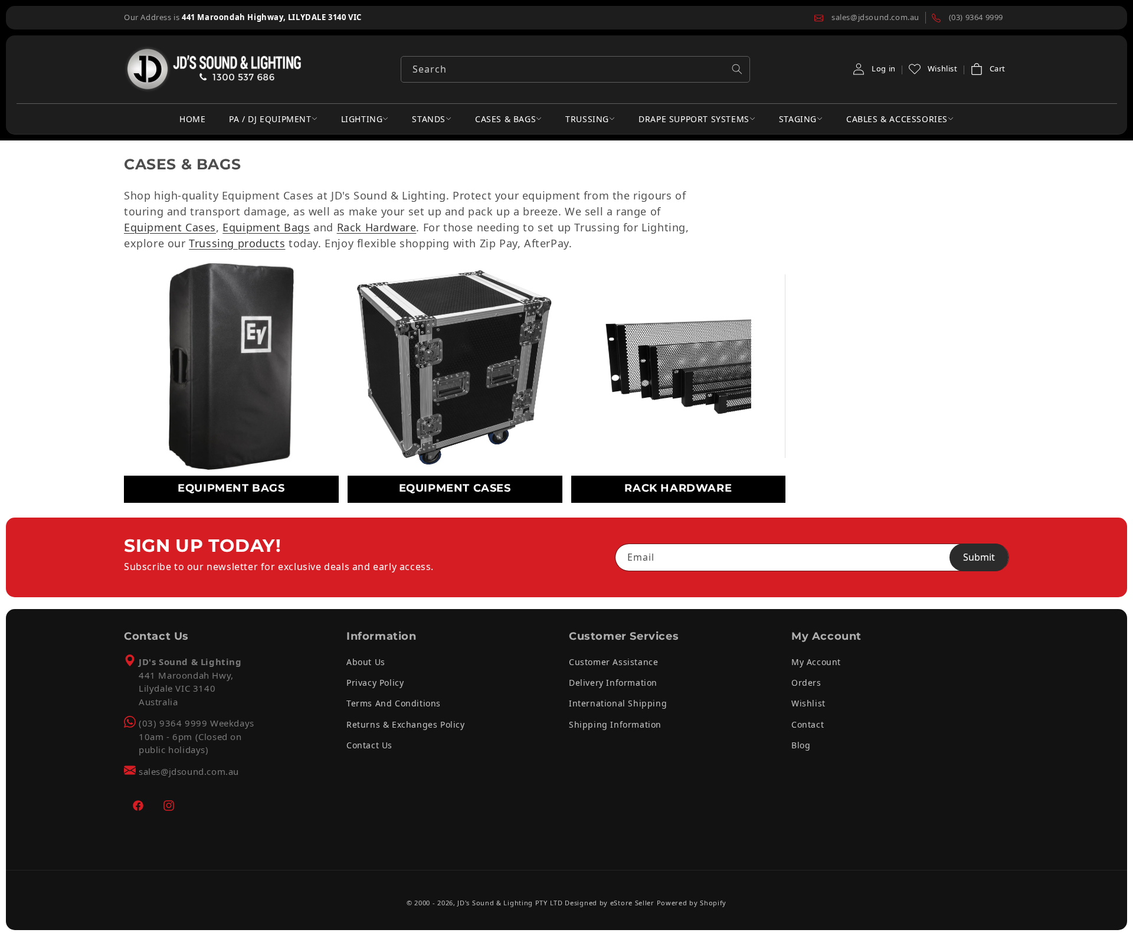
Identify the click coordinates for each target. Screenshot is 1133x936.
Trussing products (237, 243)
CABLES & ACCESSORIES (897, 119)
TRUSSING (587, 119)
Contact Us (369, 745)
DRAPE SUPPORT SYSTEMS (693, 119)
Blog (800, 745)
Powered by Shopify (692, 902)
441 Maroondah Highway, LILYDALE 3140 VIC (272, 17)
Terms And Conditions (393, 703)
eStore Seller (632, 902)
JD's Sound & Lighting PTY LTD (509, 902)
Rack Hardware (377, 227)
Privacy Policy (375, 682)
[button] (987, 69)
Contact (807, 724)
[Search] (737, 69)
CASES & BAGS (505, 119)
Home (192, 119)
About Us (365, 661)
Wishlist (808, 703)
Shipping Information (615, 724)
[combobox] (575, 69)
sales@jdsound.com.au (189, 771)
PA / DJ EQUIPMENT (270, 119)
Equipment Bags (266, 227)
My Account (816, 661)
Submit (979, 557)
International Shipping (618, 703)
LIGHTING (362, 119)
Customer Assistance (613, 661)
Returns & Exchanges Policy (405, 724)
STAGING (798, 119)
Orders (806, 682)
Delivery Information (613, 682)
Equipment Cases (170, 227)
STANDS (429, 119)
